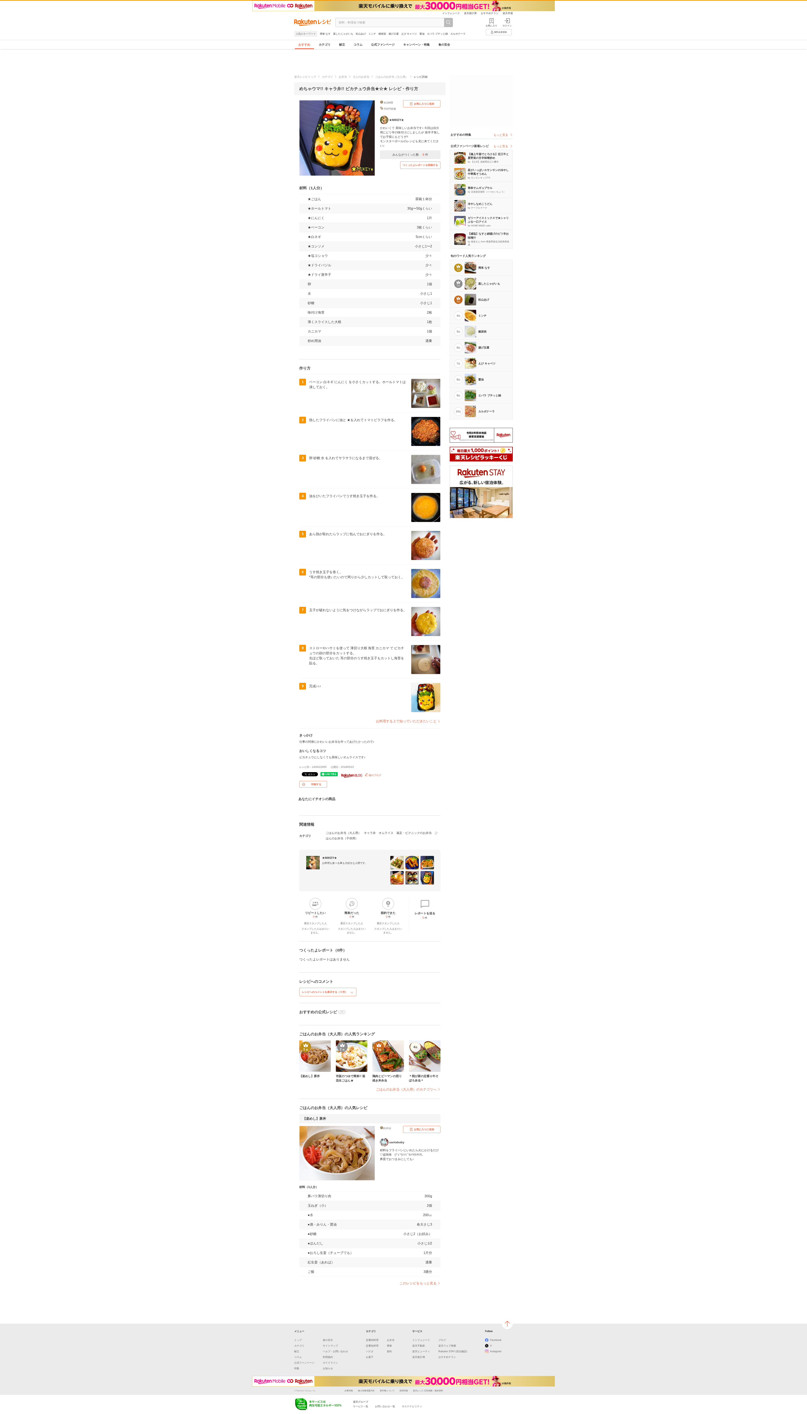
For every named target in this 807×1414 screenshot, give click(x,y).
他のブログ (374, 775)
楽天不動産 (418, 1345)
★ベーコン (316, 227)
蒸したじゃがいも (343, 33)
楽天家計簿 (470, 13)
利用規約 (328, 1357)
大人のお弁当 (361, 76)
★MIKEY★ (329, 857)
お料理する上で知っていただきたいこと (406, 721)
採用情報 (404, 1390)
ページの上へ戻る (507, 1323)
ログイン (507, 25)
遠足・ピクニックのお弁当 (414, 832)
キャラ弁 (370, 832)
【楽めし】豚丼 (314, 1118)
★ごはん (314, 199)
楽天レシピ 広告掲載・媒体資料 (428, 1390)
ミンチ (372, 33)
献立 (342, 44)
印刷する (316, 784)
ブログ (442, 1340)
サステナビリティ (412, 1406)
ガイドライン (330, 1362)
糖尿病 (382, 33)
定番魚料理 (372, 1345)
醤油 (422, 33)
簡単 (389, 1345)
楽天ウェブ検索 (447, 1345)
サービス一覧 (360, 1406)
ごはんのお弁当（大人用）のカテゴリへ (406, 1089)
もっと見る (500, 134)
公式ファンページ (383, 44)
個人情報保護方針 (366, 1390)
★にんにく (316, 218)
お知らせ (328, 1368)
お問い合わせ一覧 (385, 1406)
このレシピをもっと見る (418, 1283)
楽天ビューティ (421, 1351)
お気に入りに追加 (424, 103)
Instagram (495, 1351)
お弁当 (343, 76)
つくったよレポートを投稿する (420, 165)
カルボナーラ (457, 33)
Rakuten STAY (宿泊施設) (452, 1351)
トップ (298, 1340)
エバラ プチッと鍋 (437, 33)
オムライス (386, 832)
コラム (358, 44)
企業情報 (348, 1390)
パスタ (369, 1351)
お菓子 (369, 1357)
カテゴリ (325, 44)
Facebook (495, 1340)
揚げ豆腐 (394, 33)
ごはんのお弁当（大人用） (391, 76)
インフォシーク (451, 13)
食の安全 (444, 44)
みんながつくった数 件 (410, 154)
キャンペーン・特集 (416, 44)
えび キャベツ (409, 33)
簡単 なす (325, 33)
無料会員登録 (500, 32)
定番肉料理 (372, 1340)
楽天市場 (508, 13)
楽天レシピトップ (305, 76)
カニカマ (314, 331)
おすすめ (304, 44)
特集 (296, 1368)
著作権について (387, 1390)
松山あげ (361, 33)
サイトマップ (330, 1345)
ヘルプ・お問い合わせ (335, 1351)
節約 (389, 1351)
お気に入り (491, 25)
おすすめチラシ (489, 13)
